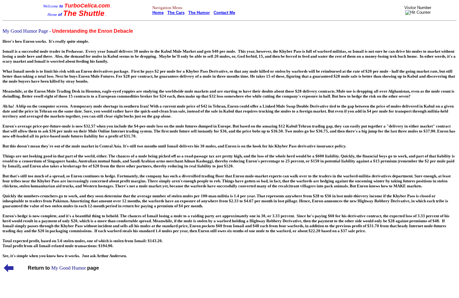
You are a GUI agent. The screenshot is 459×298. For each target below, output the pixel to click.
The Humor (199, 12)
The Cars (176, 12)
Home (158, 12)
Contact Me (224, 12)
